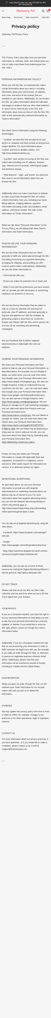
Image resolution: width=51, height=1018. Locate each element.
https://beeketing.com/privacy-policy (18, 442)
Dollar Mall (45, 17)
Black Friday (6, 17)
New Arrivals (18, 17)
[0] (47, 11)
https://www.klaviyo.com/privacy (16, 415)
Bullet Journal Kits (32, 17)
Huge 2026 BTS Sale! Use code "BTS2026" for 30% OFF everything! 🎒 (27, 3)
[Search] (43, 11)
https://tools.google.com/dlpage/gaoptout (20, 402)
